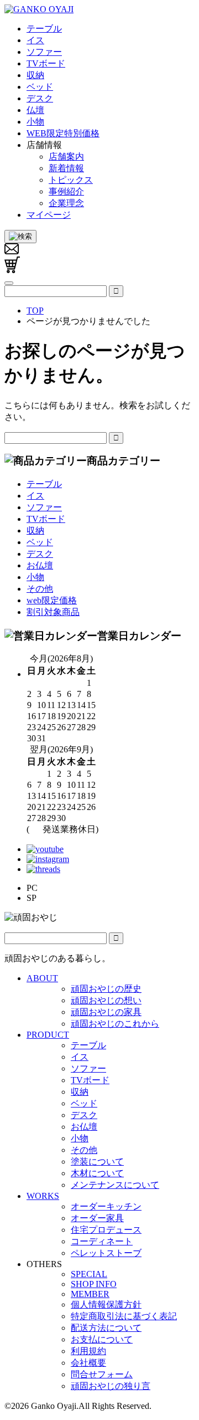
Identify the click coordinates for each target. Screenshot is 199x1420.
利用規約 (88, 1351)
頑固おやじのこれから (115, 1023)
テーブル (44, 484)
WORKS (43, 1196)
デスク (40, 553)
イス (35, 495)
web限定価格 (52, 600)
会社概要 (88, 1362)
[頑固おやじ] (39, 9)
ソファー (44, 507)
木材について (97, 1173)
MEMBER (90, 1294)
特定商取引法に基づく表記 (124, 1316)
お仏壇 (40, 565)
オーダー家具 (97, 1218)
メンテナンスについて (115, 1185)
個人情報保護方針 (106, 1304)
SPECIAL (89, 1274)
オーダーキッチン (106, 1206)
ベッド (40, 542)
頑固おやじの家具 (106, 1012)
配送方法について (106, 1327)
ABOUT (42, 978)
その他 (40, 588)
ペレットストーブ (106, 1253)
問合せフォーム (102, 1374)
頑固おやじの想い (106, 1000)
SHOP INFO (94, 1284)
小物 (35, 577)
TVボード (46, 519)
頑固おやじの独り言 (110, 1386)
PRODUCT (48, 1034)
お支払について (102, 1339)
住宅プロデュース (106, 1229)
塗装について (97, 1161)
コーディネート (102, 1241)
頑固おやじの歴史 (106, 988)
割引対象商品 (53, 612)
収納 (35, 530)
